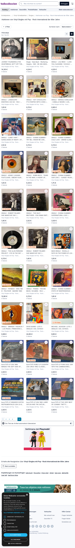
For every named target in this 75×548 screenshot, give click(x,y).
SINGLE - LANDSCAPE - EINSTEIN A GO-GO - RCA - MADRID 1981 (11, 101)
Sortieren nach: (54, 27)
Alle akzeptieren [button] (15, 535)
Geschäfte (23, 9)
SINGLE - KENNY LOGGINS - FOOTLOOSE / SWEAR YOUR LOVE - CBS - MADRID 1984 (11, 176)
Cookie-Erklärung (43, 533)
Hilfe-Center (66, 511)
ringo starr (45, 473)
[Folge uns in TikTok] (48, 526)
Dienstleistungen (30, 511)
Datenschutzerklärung (30, 533)
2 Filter (7, 27)
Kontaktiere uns (66, 522)
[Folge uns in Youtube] (44, 526)
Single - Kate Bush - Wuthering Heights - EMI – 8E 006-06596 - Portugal (37, 63)
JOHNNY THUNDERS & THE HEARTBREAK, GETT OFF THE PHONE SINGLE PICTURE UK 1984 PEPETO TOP (11, 63)
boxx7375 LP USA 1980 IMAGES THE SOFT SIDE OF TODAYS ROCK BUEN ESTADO (11, 366)
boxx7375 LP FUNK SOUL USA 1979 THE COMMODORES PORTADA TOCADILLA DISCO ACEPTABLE (62, 366)
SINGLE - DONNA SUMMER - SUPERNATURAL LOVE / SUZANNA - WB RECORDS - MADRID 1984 (61, 214)
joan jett (4, 475)
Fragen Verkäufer (67, 515)
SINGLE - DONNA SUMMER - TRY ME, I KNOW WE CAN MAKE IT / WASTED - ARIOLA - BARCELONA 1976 (37, 139)
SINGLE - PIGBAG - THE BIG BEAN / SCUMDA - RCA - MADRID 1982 (36, 290)
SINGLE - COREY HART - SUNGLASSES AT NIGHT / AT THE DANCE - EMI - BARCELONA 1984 (11, 139)
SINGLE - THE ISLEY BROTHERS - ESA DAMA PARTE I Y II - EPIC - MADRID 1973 (37, 214)
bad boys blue (13, 475)
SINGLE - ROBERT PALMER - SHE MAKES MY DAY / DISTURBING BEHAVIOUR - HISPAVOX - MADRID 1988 (11, 214)
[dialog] (15, 519)
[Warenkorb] (72, 3)
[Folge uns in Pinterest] (40, 526)
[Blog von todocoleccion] (52, 526)
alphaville (65, 473)
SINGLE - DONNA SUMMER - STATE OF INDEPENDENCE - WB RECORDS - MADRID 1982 (61, 290)
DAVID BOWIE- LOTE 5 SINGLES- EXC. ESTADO (34, 328)
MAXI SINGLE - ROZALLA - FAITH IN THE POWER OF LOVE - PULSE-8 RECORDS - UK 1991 (62, 252)
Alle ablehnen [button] (15, 539)
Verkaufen (42, 9)
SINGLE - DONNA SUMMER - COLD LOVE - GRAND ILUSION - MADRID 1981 (62, 139)
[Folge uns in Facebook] (33, 526)
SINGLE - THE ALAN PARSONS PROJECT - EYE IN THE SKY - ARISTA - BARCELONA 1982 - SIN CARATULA (12, 252)
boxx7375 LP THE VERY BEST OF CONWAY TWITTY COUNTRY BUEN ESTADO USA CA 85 (62, 403)
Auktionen (14, 9)
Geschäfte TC (48, 518)
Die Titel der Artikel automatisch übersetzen (20, 423)
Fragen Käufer (66, 518)
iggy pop (58, 473)
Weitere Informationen (21, 510)
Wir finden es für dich (30, 522)
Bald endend (66, 27)
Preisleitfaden (33, 9)
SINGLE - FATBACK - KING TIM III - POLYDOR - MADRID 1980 (12, 290)
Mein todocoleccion (66, 9)
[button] (15, 513)
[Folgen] (21, 40)
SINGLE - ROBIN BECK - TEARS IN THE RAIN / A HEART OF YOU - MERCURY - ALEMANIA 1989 (37, 176)
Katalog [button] (5, 9)
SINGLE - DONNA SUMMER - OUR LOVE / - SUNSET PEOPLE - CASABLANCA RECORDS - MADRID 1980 (62, 176)
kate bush (29, 473)
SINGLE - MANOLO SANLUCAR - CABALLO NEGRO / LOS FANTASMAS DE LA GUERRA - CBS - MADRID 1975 (62, 101)
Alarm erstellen (10, 466)
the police (37, 473)
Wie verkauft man (49, 515)
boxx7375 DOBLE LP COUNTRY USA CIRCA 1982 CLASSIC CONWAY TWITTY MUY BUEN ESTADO (37, 366)
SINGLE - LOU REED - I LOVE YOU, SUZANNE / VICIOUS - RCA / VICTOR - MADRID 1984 (61, 63)
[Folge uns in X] (36, 526)
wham (52, 473)
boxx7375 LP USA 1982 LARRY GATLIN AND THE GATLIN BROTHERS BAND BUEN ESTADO (37, 403)
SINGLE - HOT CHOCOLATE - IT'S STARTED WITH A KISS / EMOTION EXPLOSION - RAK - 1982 (36, 101)
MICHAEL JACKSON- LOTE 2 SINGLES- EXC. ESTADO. (61, 328)
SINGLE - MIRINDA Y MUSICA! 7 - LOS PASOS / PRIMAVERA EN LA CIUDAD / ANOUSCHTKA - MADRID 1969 (12, 328)
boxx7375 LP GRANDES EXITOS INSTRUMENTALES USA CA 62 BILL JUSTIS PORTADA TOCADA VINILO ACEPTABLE (12, 403)
